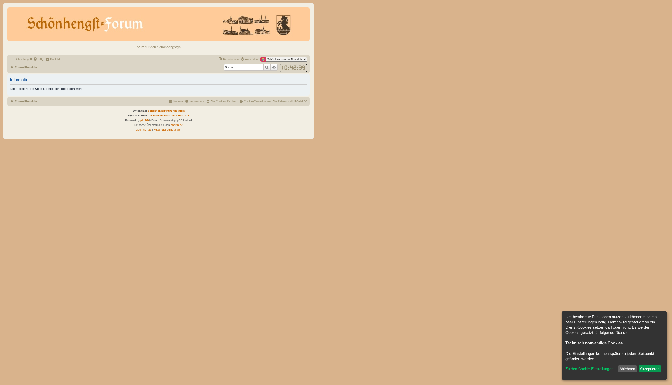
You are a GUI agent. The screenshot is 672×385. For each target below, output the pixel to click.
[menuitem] (38, 59)
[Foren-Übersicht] (158, 24)
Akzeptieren (650, 369)
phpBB (144, 120)
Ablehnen (627, 369)
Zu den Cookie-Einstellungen (589, 369)
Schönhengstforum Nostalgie (166, 110)
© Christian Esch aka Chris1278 (169, 115)
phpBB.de (177, 124)
